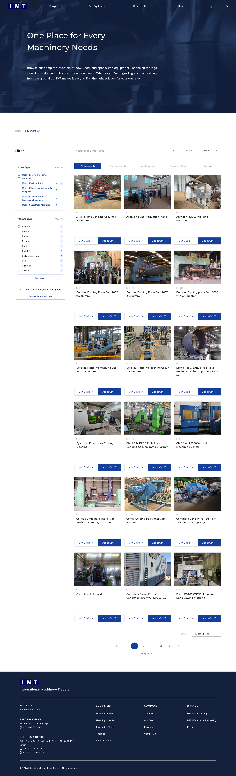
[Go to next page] (169, 646)
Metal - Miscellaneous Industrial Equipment (37, 190)
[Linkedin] (185, 768)
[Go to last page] (178, 646)
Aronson (26, 226)
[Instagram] (200, 768)
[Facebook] (207, 768)
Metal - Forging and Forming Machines (35, 177)
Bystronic (26, 241)
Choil (24, 246)
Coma (25, 261)
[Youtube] (192, 768)
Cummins (26, 266)
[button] (174, 150)
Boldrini (25, 231)
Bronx (25, 236)
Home (18, 131)
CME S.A (26, 251)
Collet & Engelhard (30, 256)
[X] (214, 768)
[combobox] (210, 150)
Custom (25, 270)
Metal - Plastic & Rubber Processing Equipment (33, 198)
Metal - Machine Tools (32, 183)
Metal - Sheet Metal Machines (36, 205)
